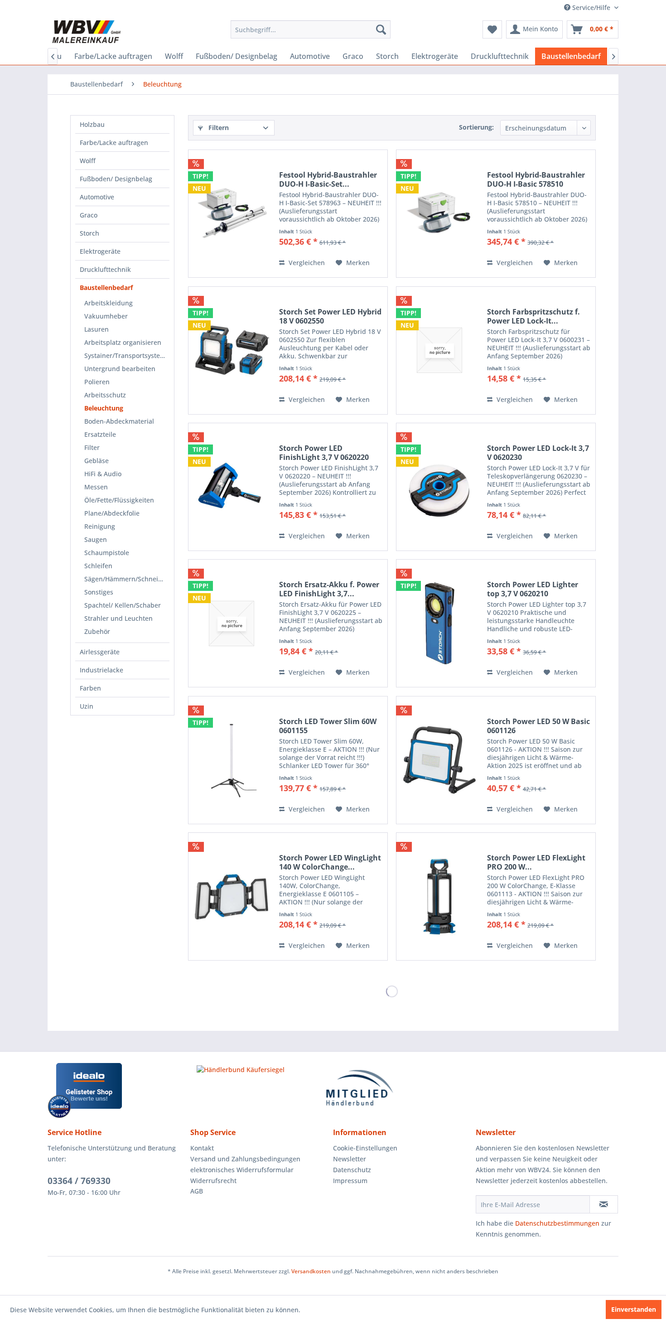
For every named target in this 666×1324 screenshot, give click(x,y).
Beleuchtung (103, 408)
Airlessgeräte (100, 652)
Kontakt (202, 1148)
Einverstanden (633, 1309)
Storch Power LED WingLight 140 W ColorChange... (330, 862)
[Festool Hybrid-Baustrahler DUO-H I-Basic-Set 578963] (231, 213)
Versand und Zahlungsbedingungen (245, 1159)
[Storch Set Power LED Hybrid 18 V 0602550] (231, 350)
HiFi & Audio (102, 473)
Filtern (218, 127)
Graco (88, 215)
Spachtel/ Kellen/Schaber (122, 605)
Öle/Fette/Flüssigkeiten (119, 500)
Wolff (88, 160)
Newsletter (349, 1159)
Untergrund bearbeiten (119, 368)
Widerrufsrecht (213, 1180)
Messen (96, 487)
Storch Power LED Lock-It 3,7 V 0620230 (538, 453)
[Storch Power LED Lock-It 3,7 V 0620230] (439, 486)
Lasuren (96, 329)
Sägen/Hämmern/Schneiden (126, 579)
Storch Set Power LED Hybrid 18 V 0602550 (330, 316)
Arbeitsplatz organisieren (122, 342)
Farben (90, 688)
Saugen (95, 539)
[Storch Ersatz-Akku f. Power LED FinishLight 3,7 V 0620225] (231, 623)
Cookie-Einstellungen (365, 1148)
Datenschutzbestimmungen (557, 1223)
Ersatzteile (100, 434)
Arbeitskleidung (108, 303)
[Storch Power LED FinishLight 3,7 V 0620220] (231, 486)
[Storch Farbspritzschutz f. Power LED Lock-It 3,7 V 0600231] (439, 350)
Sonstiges (98, 592)
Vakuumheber (106, 316)
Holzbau (92, 124)
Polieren (97, 381)
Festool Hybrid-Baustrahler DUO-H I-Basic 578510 (536, 179)
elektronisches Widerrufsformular (242, 1169)
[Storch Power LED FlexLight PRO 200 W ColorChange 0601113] (439, 896)
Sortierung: (476, 127)
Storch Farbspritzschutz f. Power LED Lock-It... (533, 316)
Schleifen (98, 565)
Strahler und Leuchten (118, 618)
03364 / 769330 (79, 1181)
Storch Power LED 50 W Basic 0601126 (538, 726)
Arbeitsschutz (105, 395)
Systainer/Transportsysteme (126, 355)
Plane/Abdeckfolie (112, 513)
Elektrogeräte (100, 251)
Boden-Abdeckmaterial (119, 421)
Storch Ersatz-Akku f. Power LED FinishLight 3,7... (329, 589)
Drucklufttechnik (105, 269)
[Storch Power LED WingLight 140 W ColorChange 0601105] (231, 896)
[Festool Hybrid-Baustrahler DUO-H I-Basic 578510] (439, 213)
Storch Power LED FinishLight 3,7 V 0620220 (324, 453)
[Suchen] (381, 29)
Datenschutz (352, 1169)
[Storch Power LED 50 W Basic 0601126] (439, 760)
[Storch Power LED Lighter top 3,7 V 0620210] (439, 623)
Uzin (86, 706)
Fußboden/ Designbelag (116, 178)
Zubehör (97, 631)
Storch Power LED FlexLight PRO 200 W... (536, 862)
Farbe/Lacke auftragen (114, 142)
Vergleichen (306, 262)
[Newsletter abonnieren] (603, 1204)
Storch (89, 233)
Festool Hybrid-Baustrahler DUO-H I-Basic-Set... (328, 179)
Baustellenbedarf (106, 287)
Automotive (97, 197)
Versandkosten (311, 1271)
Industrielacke (101, 670)
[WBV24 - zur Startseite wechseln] (86, 31)
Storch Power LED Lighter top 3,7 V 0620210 (532, 589)
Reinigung (99, 526)
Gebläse (96, 460)
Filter (92, 447)
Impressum (350, 1180)
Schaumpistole (106, 552)
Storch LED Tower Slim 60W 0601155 (327, 726)
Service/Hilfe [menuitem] (591, 7)
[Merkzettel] (492, 29)
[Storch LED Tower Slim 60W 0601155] (231, 760)
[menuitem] (311, 29)
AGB (196, 1191)
